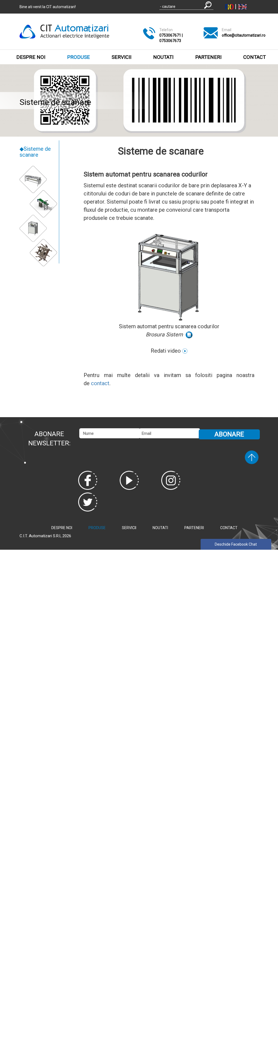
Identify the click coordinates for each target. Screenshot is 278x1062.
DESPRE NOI (30, 57)
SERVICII (121, 57)
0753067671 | (171, 35)
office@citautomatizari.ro (244, 35)
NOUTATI (163, 57)
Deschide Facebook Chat (236, 544)
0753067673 (170, 40)
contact (100, 383)
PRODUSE (78, 57)
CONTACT (254, 57)
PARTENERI (208, 57)
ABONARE (229, 434)
